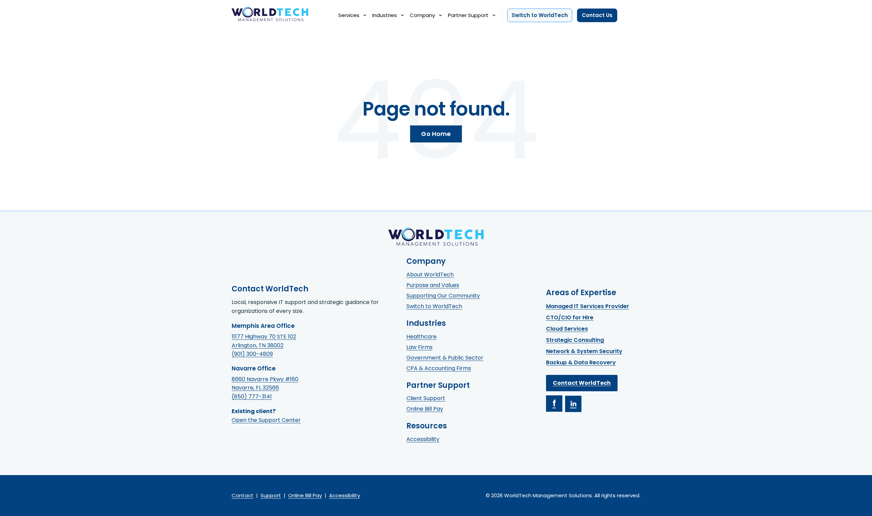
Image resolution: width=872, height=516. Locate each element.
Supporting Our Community (443, 296)
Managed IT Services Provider (587, 306)
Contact (242, 495)
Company (422, 15)
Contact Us (597, 15)
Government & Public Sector (444, 358)
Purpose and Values (432, 285)
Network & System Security (584, 351)
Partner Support (468, 15)
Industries (384, 15)
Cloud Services (567, 329)
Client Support (425, 398)
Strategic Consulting (575, 340)
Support (271, 495)
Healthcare (421, 336)
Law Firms (419, 347)
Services (348, 15)
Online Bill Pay (424, 409)
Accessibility (422, 439)
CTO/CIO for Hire (569, 317)
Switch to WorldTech (540, 15)
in (573, 404)
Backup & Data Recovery (581, 362)
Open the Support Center (266, 420)
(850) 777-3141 (252, 396)
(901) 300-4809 (252, 354)
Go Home (436, 134)
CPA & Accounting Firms (438, 368)
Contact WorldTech (582, 383)
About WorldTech (430, 274)
